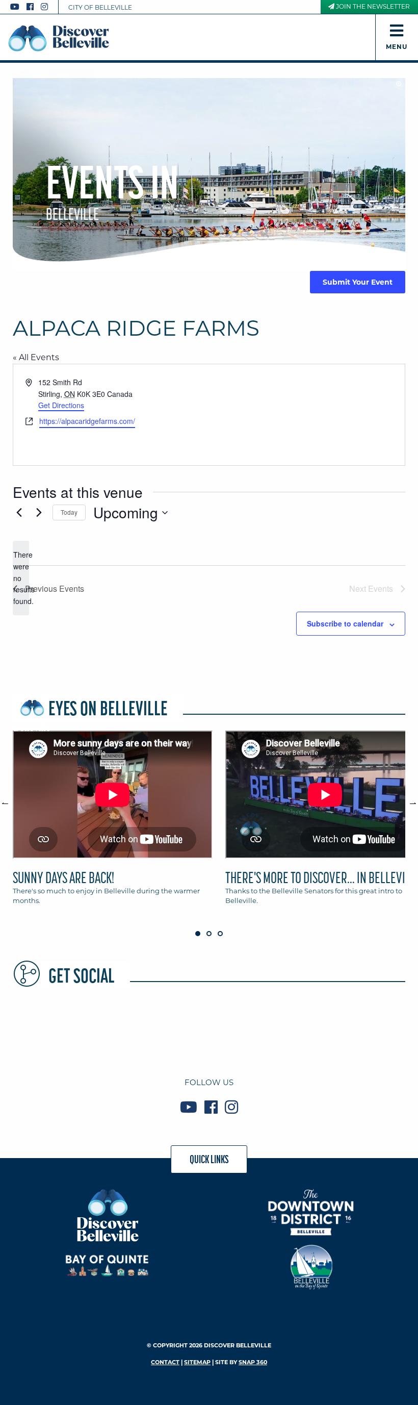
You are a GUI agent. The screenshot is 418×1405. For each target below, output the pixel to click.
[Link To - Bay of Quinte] (107, 1265)
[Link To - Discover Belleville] (107, 1214)
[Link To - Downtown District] (311, 1212)
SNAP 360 (253, 1362)
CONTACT (165, 1362)
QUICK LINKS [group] (209, 1159)
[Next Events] (39, 513)
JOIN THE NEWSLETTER (372, 6)
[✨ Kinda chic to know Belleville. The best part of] (209, 1030)
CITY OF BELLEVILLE (100, 7)
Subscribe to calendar (345, 623)
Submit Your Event (358, 282)
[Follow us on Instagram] (44, 7)
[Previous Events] (19, 513)
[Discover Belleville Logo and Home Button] (59, 38)
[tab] (113, 822)
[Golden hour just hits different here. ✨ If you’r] (129, 1030)
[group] (209, 822)
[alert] (21, 578)
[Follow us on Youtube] (15, 7)
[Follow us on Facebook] (30, 7)
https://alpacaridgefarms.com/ (87, 421)
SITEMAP (197, 1362)
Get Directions (61, 405)
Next (408, 799)
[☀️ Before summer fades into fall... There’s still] (50, 1030)
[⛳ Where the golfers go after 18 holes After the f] (368, 1030)
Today (69, 512)
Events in (112, 190)
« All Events (36, 357)
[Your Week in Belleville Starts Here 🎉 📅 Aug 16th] (288, 1030)
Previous (10, 799)
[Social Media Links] (33, 7)
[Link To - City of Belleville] (311, 1265)
